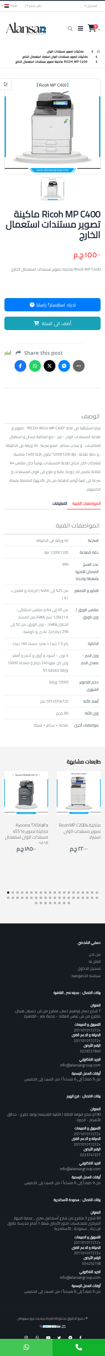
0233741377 (90, 1154)
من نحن (95, 954)
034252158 (91, 1263)
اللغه (14, 6)
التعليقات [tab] (59, 503)
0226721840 (90, 1051)
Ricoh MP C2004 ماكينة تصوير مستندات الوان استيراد (80, 831)
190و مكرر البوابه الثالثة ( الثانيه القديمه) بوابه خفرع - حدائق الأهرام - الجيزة (54, 1117)
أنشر (7, 353)
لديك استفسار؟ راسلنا (55, 304)
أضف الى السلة (56, 323)
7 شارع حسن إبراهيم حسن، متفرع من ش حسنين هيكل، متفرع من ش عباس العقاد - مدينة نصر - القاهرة (57, 1013)
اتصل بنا (95, 961)
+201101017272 (87, 1030)
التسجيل (92, 6)
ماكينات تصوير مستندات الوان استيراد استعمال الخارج (55, 56)
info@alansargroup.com (80, 1064)
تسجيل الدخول (89, 968)
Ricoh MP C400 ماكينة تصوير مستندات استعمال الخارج (51, 61)
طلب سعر (35, 6)
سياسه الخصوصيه (86, 975)
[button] (70, 28)
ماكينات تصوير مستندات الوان (65, 51)
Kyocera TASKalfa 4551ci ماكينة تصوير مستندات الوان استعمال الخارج (26, 834)
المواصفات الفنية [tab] (84, 503)
